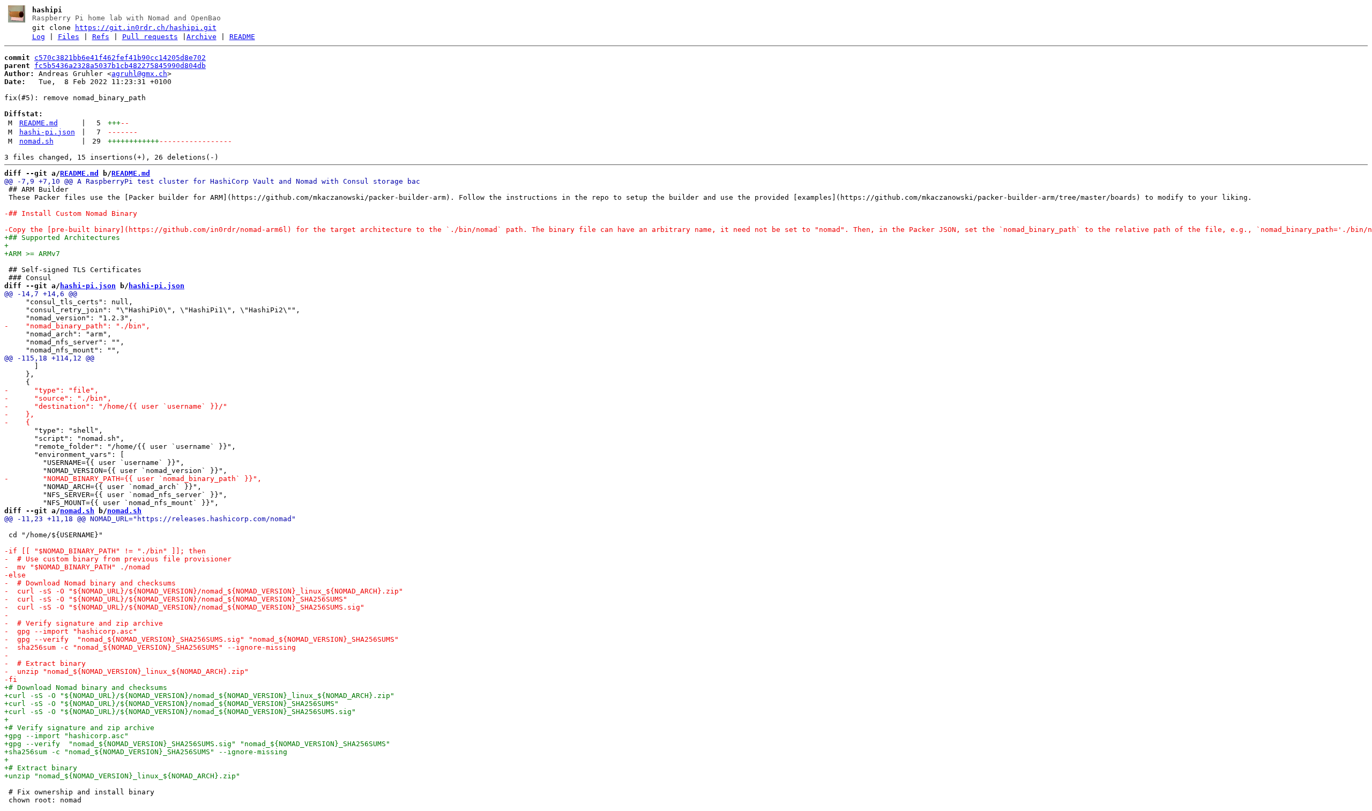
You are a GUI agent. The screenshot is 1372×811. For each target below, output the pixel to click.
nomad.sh (36, 141)
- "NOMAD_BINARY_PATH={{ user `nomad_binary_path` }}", (133, 479)
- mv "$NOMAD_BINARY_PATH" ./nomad (77, 567)
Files (68, 37)
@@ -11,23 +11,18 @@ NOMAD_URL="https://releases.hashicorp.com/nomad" (150, 519)
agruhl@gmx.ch (139, 74)
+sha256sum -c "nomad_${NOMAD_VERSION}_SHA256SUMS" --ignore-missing (145, 752)
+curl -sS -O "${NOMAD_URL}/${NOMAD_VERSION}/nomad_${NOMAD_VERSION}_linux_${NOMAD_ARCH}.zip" (199, 696)
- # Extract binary (45, 663)
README (242, 37)
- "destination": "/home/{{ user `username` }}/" (115, 406)
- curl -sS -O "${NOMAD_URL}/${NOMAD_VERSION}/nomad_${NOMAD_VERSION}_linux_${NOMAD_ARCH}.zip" (203, 591)
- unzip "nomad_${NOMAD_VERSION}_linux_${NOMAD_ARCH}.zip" (126, 671)
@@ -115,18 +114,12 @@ (49, 358)
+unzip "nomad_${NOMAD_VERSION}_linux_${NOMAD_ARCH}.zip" (122, 776)
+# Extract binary (40, 768)
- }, (19, 414)
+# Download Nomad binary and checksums (85, 688)
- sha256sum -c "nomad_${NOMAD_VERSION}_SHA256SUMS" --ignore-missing (150, 647)
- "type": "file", (51, 390)
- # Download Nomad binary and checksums (90, 583)
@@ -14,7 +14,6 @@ (40, 294)
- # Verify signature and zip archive (83, 623)
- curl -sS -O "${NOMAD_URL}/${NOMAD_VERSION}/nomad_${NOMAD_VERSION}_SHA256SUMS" (175, 599)
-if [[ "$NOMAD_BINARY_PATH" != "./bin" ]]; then (105, 551)
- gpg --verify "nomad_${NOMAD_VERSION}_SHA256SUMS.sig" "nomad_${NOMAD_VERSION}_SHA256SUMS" (201, 639)
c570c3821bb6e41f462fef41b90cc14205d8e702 (120, 58)
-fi (10, 679)
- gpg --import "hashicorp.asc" (70, 631)
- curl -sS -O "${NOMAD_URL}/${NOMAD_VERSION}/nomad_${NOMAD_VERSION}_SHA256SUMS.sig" (184, 607)
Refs (100, 37)
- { (17, 422)
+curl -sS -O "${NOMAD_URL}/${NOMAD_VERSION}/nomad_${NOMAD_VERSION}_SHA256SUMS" (171, 704)
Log (38, 37)
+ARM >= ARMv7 (32, 254)
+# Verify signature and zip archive (79, 728)
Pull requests (150, 37)
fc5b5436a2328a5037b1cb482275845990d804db (120, 66)
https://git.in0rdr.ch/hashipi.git (146, 28)
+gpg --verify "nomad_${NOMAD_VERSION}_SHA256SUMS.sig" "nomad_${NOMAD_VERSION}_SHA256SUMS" (197, 744)
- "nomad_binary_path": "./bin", (77, 326)
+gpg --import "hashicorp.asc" (66, 736)
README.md (38, 123)
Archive (202, 37)
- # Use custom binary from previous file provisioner (118, 559)
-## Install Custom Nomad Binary (70, 213)
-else (15, 575)
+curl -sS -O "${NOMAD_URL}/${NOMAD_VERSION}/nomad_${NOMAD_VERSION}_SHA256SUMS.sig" (180, 712)
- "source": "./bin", (57, 398)
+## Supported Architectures (62, 238)
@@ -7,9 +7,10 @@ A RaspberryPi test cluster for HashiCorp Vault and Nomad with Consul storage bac (212, 181)
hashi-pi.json (47, 132)
